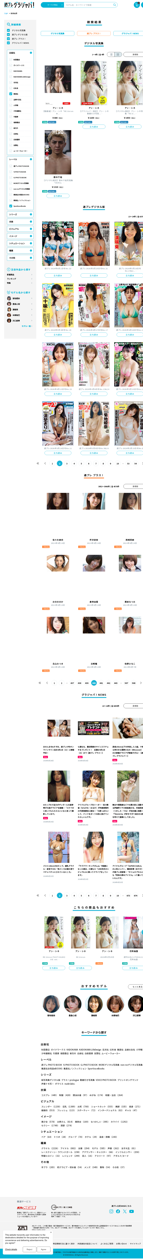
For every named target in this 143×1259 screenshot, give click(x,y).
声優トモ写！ (47, 1083)
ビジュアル (14, 228)
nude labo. (70, 1083)
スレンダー (51, 1106)
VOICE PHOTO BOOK (106, 1079)
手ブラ (48, 1167)
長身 (135, 1106)
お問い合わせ (121, 1244)
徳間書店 (17, 122)
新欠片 (16, 128)
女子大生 (129, 1148)
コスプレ (49, 1095)
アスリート (103, 1155)
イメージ (13, 236)
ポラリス (59, 1083)
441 (101, 683)
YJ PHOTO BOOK (20, 172)
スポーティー (87, 1110)
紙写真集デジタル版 (50, 1079)
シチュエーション (17, 243)
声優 (114, 1148)
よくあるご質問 (106, 1244)
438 (79, 683)
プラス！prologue (70, 1079)
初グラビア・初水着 (70, 1167)
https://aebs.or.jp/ (38, 1230)
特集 (9, 283)
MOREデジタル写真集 (21, 183)
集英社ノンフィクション (22, 200)
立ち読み (94, 126)
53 (128, 463)
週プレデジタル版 (20, 34)
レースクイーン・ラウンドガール (61, 1152)
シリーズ (13, 214)
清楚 (66, 1125)
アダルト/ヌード (121, 1155)
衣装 (11, 221)
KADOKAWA (18, 71)
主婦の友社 (17, 99)
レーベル (13, 159)
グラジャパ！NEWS (20, 42)
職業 (11, 250)
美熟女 (82, 1121)
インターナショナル (111, 1110)
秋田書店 (17, 59)
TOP (6, 13)
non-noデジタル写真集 (22, 189)
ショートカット (102, 1106)
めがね (97, 1095)
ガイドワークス (19, 65)
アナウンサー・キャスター (98, 1152)
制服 (65, 1095)
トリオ (60, 1136)
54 (135, 463)
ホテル (91, 1136)
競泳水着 (80, 1095)
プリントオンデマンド (127, 1079)
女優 (84, 1148)
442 (108, 683)
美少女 (48, 1121)
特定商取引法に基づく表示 (64, 1244)
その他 (12, 257)
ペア (47, 1136)
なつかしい (100, 1121)
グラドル (50, 1148)
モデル (99, 1148)
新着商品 (10, 274)
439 (86, 683)
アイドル (68, 1148)
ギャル (131, 1110)
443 (115, 683)
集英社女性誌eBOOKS (21, 194)
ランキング (11, 278)
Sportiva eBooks (20, 206)
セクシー (50, 1125)
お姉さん (65, 1121)
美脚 (121, 1106)
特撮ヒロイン (51, 1155)
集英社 (16, 94)
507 (126, 683)
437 (72, 683)
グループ (76, 1136)
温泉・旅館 (108, 1136)
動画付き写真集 (87, 1079)
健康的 (48, 1110)
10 (118, 463)
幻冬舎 (16, 88)
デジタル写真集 (19, 30)
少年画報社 (17, 111)
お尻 (84, 1106)
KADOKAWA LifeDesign (22, 77)
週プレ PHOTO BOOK (21, 166)
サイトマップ (135, 1244)
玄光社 (16, 82)
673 (128, 895)
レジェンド (71, 1155)
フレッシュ (66, 1110)
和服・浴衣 (114, 1095)
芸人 (87, 1155)
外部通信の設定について (87, 1244)
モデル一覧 (26, 326)
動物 (105, 1167)
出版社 (12, 52)
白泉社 (16, 134)
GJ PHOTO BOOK (20, 177)
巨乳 (69, 1106)
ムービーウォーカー (20, 151)
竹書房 (16, 117)
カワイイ (120, 1121)
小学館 (16, 105)
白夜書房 (17, 139)
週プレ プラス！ (19, 38)
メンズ (91, 1167)
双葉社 (16, 145)
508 (133, 683)
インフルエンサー (127, 1152)
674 (135, 895)
